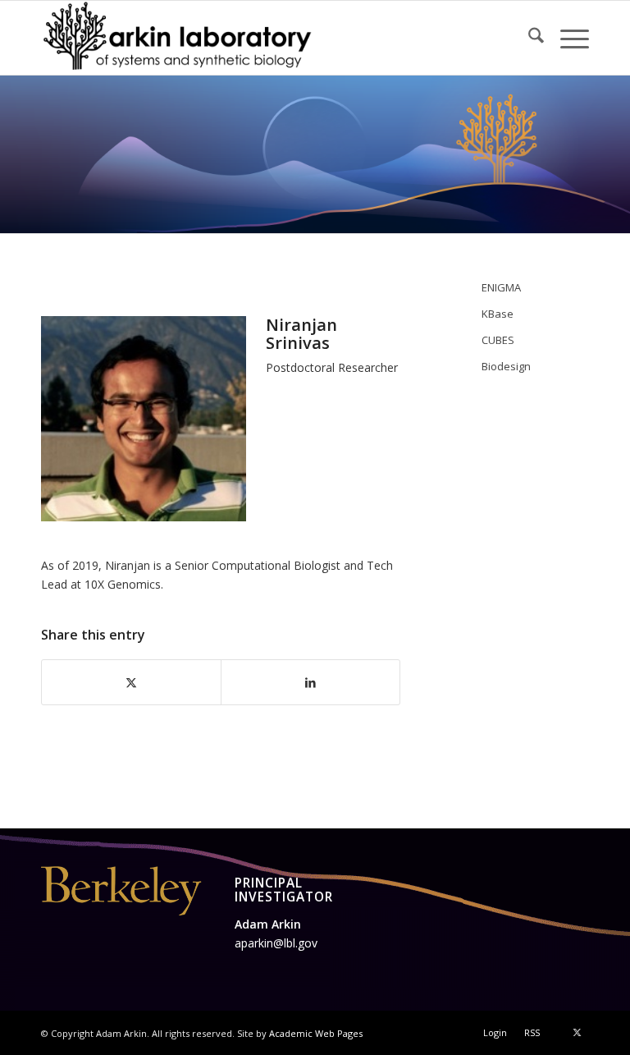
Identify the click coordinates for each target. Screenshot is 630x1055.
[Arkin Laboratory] (179, 38)
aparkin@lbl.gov (276, 943)
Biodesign (506, 366)
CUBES (498, 340)
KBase (498, 313)
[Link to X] (576, 1032)
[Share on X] (131, 682)
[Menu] (566, 38)
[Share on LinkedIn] (310, 682)
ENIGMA (501, 287)
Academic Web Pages (316, 1033)
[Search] (528, 38)
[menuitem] (528, 38)
